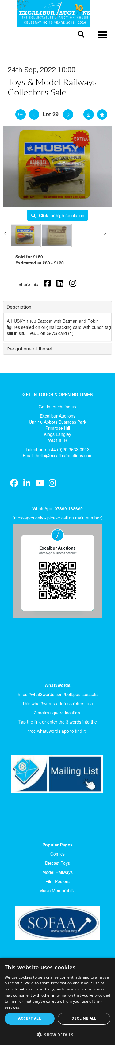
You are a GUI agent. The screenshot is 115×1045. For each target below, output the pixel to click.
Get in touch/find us (57, 407)
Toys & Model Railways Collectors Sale (52, 86)
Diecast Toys (57, 863)
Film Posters (57, 881)
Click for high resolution (61, 215)
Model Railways (57, 872)
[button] (57, 1034)
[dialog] (57, 1001)
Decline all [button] (83, 1018)
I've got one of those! (29, 349)
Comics (57, 854)
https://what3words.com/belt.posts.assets (58, 694)
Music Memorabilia (57, 890)
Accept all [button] (29, 1018)
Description (18, 307)
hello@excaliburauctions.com (64, 455)
